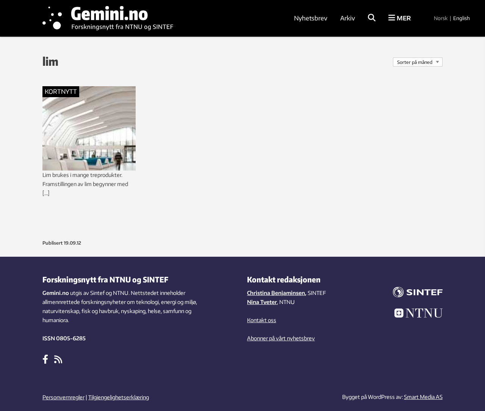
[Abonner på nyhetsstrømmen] (58, 359)
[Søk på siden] (371, 18)
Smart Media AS (423, 397)
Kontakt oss (261, 320)
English (461, 18)
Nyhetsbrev (310, 18)
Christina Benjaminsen (276, 293)
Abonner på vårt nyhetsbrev (281, 338)
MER (403, 18)
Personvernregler (63, 397)
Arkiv (347, 18)
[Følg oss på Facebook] (45, 359)
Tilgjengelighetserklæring (118, 397)
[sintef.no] (413, 293)
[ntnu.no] (413, 314)
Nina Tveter (262, 302)
